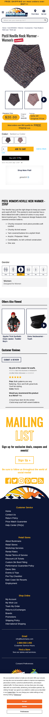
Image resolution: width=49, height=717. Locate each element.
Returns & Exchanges (15, 610)
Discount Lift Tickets (14, 558)
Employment (11, 583)
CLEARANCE (12, 28)
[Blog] (41, 481)
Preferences (24, 711)
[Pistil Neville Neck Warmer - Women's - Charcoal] (33, 100)
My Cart (43, 14)
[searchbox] (45, 20)
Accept (24, 701)
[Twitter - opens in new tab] (15, 481)
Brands (8, 613)
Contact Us (10, 514)
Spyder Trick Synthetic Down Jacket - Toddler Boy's (12, 338)
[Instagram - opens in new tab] (21, 481)
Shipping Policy (12, 620)
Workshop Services (14, 548)
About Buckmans (13, 541)
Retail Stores (11, 544)
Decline (24, 706)
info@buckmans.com (24, 639)
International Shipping (15, 624)
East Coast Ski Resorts (16, 580)
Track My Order (12, 606)
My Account (10, 599)
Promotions (10, 617)
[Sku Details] (21, 163)
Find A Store (35, 14)
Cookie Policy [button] (11, 692)
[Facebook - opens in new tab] (8, 481)
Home (4, 28)
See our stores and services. (24, 652)
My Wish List (11, 602)
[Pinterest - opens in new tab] (28, 481)
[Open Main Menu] (3, 12)
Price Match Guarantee (16, 521)
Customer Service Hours (24, 646)
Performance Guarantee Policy (19, 566)
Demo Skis (10, 569)
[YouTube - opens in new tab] (34, 481)
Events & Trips (12, 572)
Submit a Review (11, 359)
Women (20, 28)
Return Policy (11, 518)
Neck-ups (13, 30)
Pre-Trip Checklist (13, 576)
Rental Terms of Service (16, 555)
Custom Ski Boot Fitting (16, 562)
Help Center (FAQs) (14, 525)
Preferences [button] (17, 695)
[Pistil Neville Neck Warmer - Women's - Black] (13, 100)
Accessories (29, 28)
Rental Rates (11, 551)
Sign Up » (24, 460)
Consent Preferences (24, 664)
